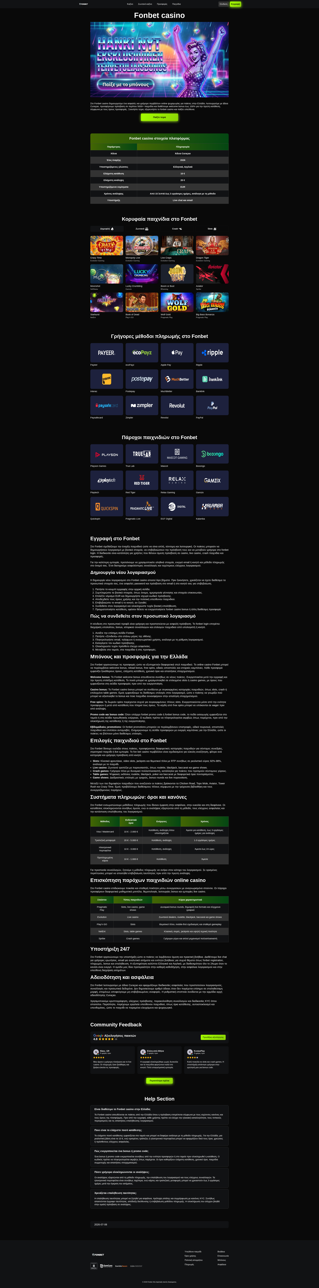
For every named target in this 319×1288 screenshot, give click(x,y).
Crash (175, 229)
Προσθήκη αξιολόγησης (213, 1037)
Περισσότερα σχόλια (159, 1081)
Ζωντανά (140, 229)
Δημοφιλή (105, 229)
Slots (210, 229)
